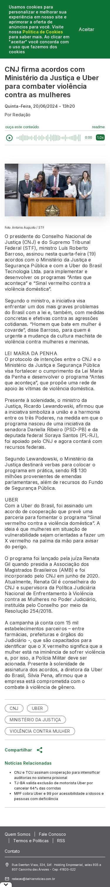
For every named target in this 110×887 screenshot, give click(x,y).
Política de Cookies (43, 31)
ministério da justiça (35, 719)
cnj (14, 708)
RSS (61, 840)
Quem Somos (18, 834)
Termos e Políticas (31, 840)
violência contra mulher (40, 731)
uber (37, 708)
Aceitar (86, 29)
